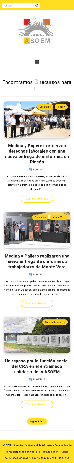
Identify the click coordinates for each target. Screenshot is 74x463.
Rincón (61, 106)
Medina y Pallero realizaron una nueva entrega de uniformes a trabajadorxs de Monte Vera (37, 261)
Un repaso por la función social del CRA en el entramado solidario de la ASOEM (37, 366)
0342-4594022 (21, 458)
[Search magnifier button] (37, 5)
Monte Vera (59, 217)
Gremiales (45, 106)
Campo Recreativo (55, 322)
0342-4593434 (41, 458)
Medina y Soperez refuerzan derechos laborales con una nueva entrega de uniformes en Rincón (37, 154)
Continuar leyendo (37, 198)
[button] (37, 62)
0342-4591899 (60, 458)
